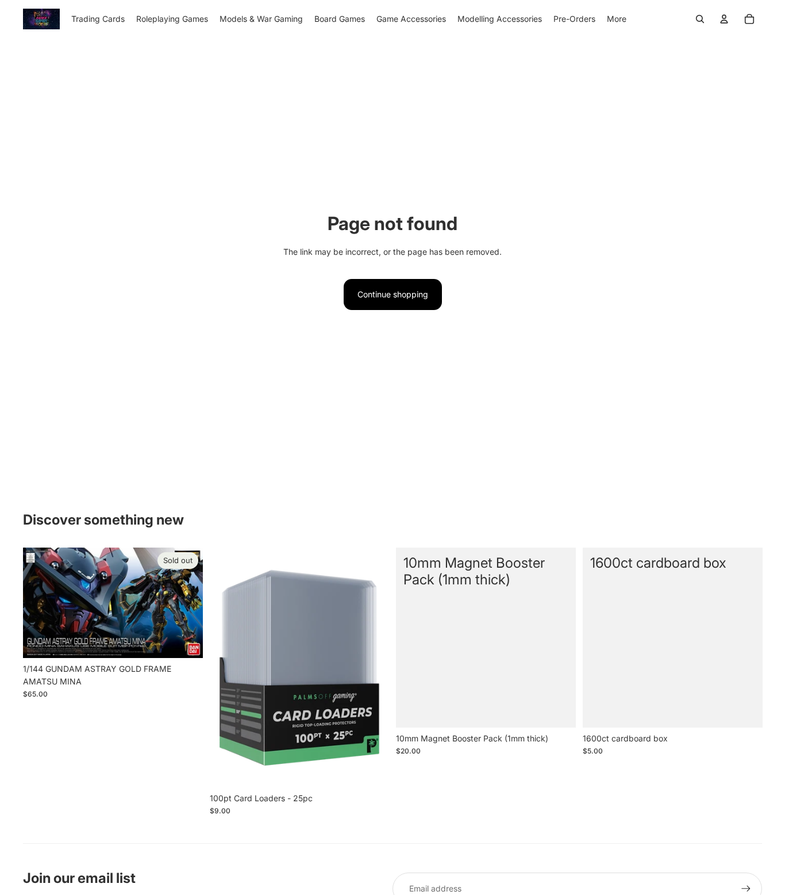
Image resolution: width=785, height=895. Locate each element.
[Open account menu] (724, 19)
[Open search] (700, 19)
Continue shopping (392, 294)
